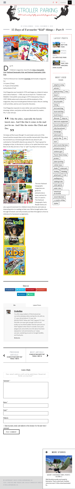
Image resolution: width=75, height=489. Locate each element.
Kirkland (63, 50)
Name (5, 402)
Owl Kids (27, 79)
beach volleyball (59, 98)
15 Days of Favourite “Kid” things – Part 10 (37, 354)
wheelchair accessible (57, 192)
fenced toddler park (60, 125)
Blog (37, 26)
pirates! (56, 158)
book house (58, 115)
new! (55, 141)
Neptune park (64, 46)
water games (58, 185)
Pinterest (31, 289)
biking (56, 105)
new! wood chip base (61, 145)
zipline (56, 203)
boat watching (58, 111)
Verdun (63, 61)
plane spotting (58, 161)
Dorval (63, 42)
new (65, 138)
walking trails (58, 181)
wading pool (58, 178)
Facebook (10, 289)
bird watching (58, 108)
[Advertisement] (37, 459)
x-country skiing (59, 200)
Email (31, 294)
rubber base (58, 165)
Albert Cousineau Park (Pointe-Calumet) (59, 475)
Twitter (21, 289)
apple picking (58, 91)
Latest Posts (37, 305)
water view (57, 188)
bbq (66, 91)
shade (56, 168)
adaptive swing (59, 85)
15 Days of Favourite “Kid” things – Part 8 (14, 355)
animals (56, 88)
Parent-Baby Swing (60, 155)
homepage (57, 131)
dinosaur (57, 118)
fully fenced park (59, 128)
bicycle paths (58, 101)
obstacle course (59, 148)
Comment (6, 381)
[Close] (47, 452)
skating (56, 171)
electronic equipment (61, 121)
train (64, 175)
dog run (64, 118)
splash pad (57, 175)
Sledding (64, 171)
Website (17, 337)
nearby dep (57, 138)
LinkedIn (22, 294)
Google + (41, 289)
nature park (58, 135)
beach (56, 95)
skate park (63, 168)
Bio (15, 305)
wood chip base (59, 197)
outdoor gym (58, 151)
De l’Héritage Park (60, 57)
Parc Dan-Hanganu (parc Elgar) (61, 65)
